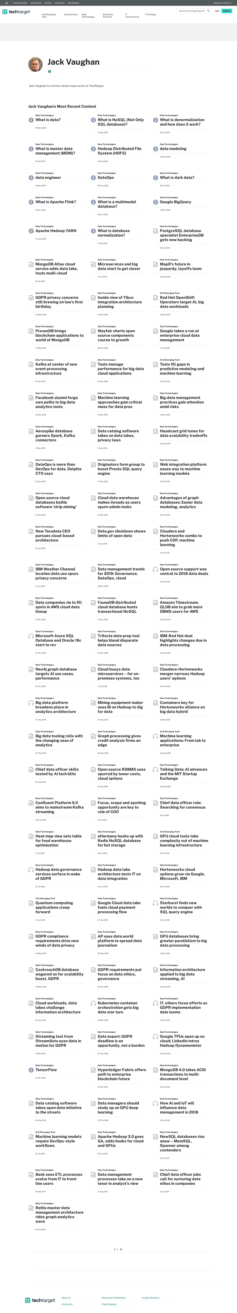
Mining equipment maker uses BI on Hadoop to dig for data (120, 707)
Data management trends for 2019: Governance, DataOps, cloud (121, 573)
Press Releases (109, 1304)
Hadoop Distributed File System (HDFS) (120, 150)
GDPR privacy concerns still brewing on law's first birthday (59, 302)
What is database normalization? (114, 232)
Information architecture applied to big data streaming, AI (182, 974)
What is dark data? (177, 177)
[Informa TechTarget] (6, 3)
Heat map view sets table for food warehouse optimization (58, 840)
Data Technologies (88, 15)
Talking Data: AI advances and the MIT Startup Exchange (183, 774)
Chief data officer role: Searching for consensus (183, 804)
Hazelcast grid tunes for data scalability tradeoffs (183, 433)
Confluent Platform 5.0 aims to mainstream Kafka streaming (59, 807)
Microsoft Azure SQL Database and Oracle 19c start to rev (58, 640)
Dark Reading (73, 3)
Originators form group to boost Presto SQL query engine (121, 469)
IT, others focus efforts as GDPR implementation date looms (183, 1007)
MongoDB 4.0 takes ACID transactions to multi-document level (183, 1074)
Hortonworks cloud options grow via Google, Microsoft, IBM (182, 874)
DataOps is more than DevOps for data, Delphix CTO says (58, 469)
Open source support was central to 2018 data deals (184, 571)
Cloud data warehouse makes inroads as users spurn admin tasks (119, 502)
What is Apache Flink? (55, 201)
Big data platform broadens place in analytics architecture (55, 707)
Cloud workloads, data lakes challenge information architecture (58, 1007)
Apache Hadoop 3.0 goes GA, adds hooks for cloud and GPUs (121, 1141)
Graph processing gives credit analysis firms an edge (119, 740)
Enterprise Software (108, 15)
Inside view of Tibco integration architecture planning (120, 302)
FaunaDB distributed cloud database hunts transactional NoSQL (118, 607)
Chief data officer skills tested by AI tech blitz (57, 771)
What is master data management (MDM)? (55, 150)
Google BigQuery (175, 201)
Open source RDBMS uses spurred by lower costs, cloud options (122, 774)
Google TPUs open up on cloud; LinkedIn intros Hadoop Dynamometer (182, 1041)
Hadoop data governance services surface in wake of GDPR (58, 874)
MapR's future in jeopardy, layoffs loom (181, 266)
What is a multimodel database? (117, 204)
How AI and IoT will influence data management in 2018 (179, 1107)
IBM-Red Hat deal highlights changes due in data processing (183, 640)
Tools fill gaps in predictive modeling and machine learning (182, 368)
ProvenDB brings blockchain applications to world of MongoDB (59, 335)
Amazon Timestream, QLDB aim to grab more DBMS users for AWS (181, 607)
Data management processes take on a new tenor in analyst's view (120, 1179)
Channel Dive (35, 3)
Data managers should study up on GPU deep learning (118, 1107)
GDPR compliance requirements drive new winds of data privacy (57, 940)
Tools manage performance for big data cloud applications (121, 368)
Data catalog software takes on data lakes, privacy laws (118, 435)
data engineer (48, 177)
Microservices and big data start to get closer (119, 266)
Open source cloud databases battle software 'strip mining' (56, 502)
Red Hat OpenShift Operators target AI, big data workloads (182, 302)
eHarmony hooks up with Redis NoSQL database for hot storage (120, 840)
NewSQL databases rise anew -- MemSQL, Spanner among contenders (182, 1143)
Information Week (20, 3)
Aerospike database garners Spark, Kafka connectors (55, 435)
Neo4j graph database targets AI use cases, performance (56, 673)
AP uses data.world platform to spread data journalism (120, 940)
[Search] (208, 11)
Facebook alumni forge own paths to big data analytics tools (56, 402)
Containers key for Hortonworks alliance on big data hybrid (182, 707)
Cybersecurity (69, 14)
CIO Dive (48, 3)
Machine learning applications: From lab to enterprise (183, 740)
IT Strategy (150, 14)
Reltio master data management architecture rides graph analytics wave (59, 1214)
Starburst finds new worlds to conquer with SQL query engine (181, 907)
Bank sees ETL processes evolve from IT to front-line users (58, 1179)
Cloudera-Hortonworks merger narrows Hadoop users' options (182, 673)
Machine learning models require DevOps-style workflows (58, 1141)
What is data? (48, 119)
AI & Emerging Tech (49, 15)
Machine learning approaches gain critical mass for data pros (120, 402)
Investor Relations (150, 1298)
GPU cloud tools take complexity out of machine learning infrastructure (184, 840)
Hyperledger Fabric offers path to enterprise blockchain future (122, 1074)
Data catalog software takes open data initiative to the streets (58, 1107)
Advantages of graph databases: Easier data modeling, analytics (181, 502)
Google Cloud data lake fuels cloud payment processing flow (119, 907)
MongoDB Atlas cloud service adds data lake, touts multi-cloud (56, 268)
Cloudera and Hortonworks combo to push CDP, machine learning (181, 538)
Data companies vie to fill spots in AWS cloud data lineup (58, 607)
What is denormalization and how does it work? (182, 121)
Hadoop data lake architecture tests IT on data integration (119, 874)
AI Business (60, 3)
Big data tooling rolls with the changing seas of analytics (59, 740)
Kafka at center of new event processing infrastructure (56, 368)
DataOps (106, 177)
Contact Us (67, 1304)
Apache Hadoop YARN (55, 230)
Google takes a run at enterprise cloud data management (180, 335)
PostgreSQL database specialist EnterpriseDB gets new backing (182, 235)
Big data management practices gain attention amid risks (182, 402)
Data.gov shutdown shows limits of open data (122, 533)
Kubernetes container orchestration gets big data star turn (118, 1007)
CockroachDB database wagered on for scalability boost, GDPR (59, 974)
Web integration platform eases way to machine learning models (183, 469)
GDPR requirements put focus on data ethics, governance (120, 974)
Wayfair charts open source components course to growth (116, 335)
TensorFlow (46, 1069)
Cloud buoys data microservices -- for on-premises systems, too (119, 673)
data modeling (173, 148)
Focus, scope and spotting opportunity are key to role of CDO (122, 807)
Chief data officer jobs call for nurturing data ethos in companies (180, 1179)
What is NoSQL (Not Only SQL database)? (121, 121)
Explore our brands (221, 3)
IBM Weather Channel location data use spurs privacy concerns (56, 573)
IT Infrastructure (132, 15)
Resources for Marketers (114, 1298)
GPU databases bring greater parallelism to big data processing (183, 940)
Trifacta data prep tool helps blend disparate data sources (119, 640)
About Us (66, 1298)
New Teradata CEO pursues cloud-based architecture (54, 535)
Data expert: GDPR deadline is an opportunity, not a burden (121, 1041)
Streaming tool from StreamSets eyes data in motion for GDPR (58, 1041)
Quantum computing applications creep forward (54, 907)
